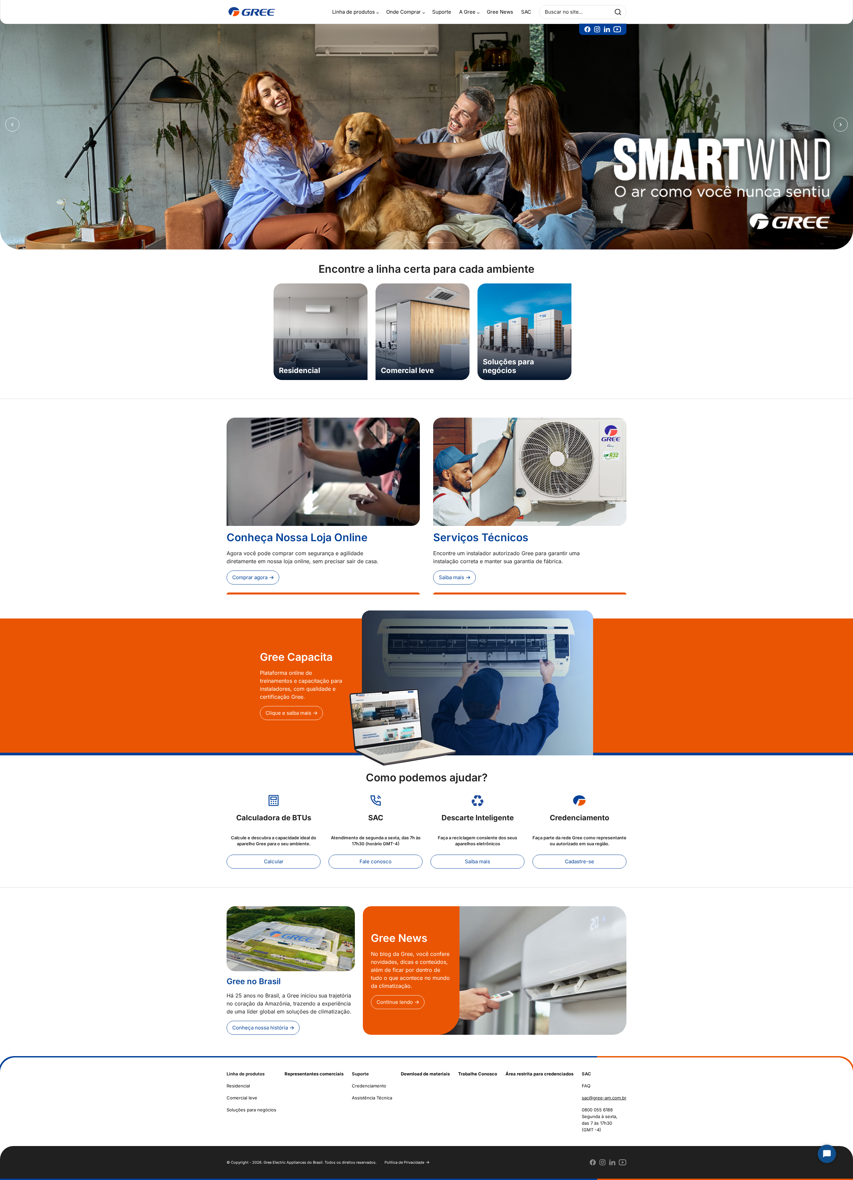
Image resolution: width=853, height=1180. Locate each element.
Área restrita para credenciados (539, 1068)
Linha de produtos (353, 12)
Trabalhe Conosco (477, 1068)
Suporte (441, 12)
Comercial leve (242, 1092)
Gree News (500, 12)
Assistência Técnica (372, 1092)
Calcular (274, 856)
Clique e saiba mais (288, 708)
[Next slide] (841, 122)
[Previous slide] (12, 122)
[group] (321, 326)
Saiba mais (451, 572)
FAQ (586, 1080)
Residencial (238, 1080)
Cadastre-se (579, 856)
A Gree (467, 12)
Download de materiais (425, 1068)
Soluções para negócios (251, 1104)
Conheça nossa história (260, 1022)
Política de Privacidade (404, 1157)
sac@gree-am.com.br (604, 1092)
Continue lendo (395, 996)
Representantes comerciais (314, 1068)
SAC (526, 12)
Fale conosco (376, 856)
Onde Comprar (403, 12)
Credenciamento (369, 1080)
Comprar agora (250, 572)
